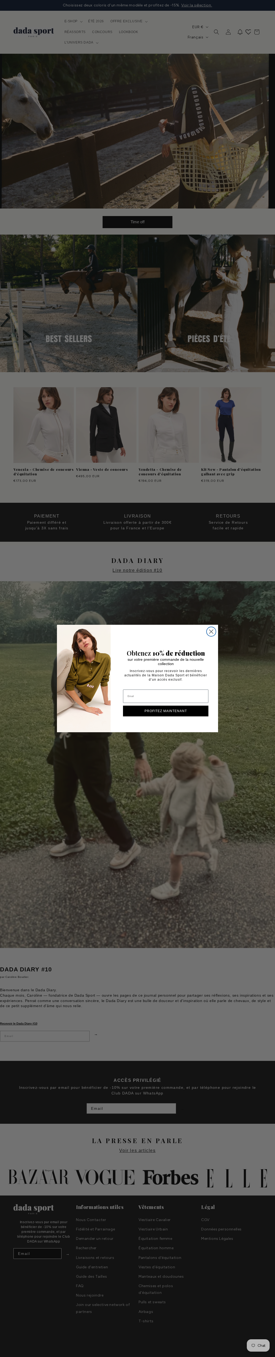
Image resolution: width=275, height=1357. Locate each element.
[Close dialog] (211, 631)
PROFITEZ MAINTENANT (165, 711)
